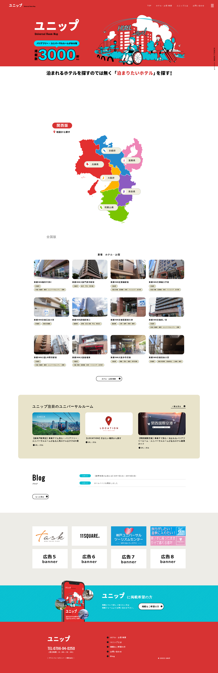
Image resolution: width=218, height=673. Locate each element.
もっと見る (39, 497)
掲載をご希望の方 (150, 606)
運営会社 (70, 658)
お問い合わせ (198, 6)
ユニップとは (182, 6)
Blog (112, 656)
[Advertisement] (109, 93)
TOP (149, 6)
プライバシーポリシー (57, 658)
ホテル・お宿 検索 (164, 6)
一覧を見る (176, 406)
